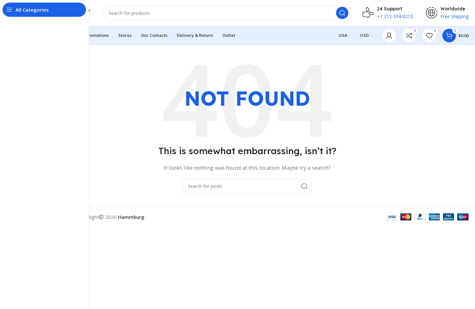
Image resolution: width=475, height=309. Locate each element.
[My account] (389, 35)
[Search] (342, 13)
